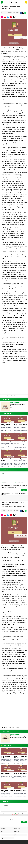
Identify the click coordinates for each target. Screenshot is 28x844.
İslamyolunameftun (15, 402)
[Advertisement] (14, 380)
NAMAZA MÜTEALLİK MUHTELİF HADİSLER (5, 425)
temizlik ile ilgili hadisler (16, 727)
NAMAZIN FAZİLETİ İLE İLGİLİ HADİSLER (20, 425)
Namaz (12, 10)
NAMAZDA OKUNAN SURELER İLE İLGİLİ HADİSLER (7, 791)
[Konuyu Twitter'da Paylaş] (23, 13)
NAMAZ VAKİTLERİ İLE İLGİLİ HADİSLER (20, 774)
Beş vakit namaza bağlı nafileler (10, 395)
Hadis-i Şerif (8, 10)
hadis (18, 395)
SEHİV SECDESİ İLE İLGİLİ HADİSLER (6, 459)
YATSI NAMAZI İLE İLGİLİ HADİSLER (19, 442)
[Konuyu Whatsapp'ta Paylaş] (25, 13)
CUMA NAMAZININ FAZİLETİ (6, 441)
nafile (20, 395)
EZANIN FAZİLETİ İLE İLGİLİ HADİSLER (20, 791)
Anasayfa (3, 10)
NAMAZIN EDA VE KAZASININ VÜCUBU (20, 757)
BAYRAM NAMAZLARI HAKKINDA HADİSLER (5, 774)
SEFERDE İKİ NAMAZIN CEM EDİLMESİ (6, 757)
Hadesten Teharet (8, 727)
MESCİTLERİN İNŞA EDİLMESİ (20, 459)
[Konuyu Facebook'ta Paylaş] (21, 13)
